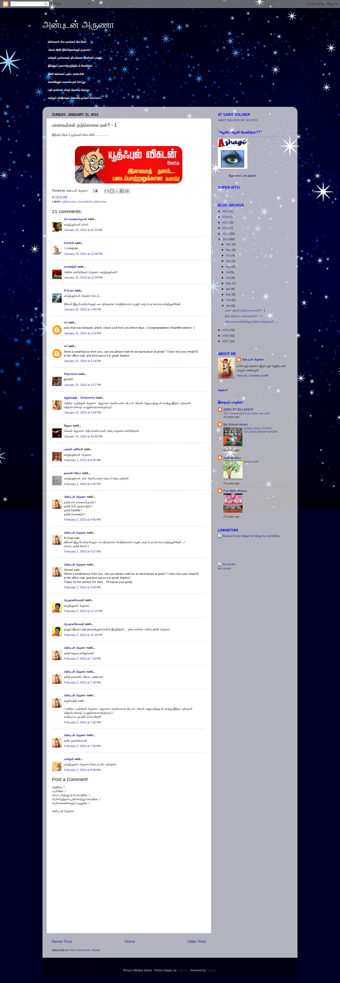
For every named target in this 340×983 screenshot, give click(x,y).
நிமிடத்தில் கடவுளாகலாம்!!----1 (244, 316)
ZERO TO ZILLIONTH (238, 409)
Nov (229, 249)
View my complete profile (253, 375)
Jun (228, 277)
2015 (226, 211)
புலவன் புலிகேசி (73, 449)
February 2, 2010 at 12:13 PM (83, 611)
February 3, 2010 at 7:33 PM (82, 658)
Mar (229, 294)
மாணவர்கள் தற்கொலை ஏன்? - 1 (245, 310)
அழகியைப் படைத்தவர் (242, 175)
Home (130, 941)
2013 (226, 222)
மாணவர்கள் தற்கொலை (92, 201)
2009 (226, 330)
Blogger (211, 970)
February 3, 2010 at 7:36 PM (82, 746)
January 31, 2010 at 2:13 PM (82, 333)
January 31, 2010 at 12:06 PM (83, 253)
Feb (229, 300)
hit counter (224, 568)
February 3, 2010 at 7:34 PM (82, 682)
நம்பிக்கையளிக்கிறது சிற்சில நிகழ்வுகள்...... (251, 321)
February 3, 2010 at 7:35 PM (82, 722)
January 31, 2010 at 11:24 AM (83, 229)
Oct (228, 255)
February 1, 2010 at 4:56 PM (82, 519)
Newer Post (62, 941)
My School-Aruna (235, 424)
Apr (228, 288)
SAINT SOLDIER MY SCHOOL (238, 120)
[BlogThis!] (111, 190)
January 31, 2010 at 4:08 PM (82, 412)
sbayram (183, 970)
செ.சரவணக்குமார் (75, 219)
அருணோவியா (232, 457)
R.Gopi (69, 290)
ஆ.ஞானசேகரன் (74, 600)
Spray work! (251, 461)
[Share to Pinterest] (127, 190)
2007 (226, 341)
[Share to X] (117, 190)
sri (65, 322)
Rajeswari (71, 374)
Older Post (196, 941)
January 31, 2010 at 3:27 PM (82, 384)
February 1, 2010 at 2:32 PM (82, 484)
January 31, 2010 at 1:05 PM (82, 309)
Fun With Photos (235, 490)
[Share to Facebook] (122, 190)
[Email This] (106, 190)
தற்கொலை (69, 201)
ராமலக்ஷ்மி (70, 266)
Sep (229, 261)
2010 (226, 239)
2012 (226, 228)
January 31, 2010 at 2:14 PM (82, 360)
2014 (226, 216)
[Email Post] (95, 190)
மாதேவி (69, 759)
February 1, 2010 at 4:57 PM (82, 551)
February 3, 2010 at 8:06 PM (82, 769)
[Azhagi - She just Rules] (232, 168)
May (229, 283)
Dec (229, 244)
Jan (228, 305)
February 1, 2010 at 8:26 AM (82, 460)
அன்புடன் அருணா (78, 24)
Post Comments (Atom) (85, 950)
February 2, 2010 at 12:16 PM (83, 634)
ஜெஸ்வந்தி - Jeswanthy (79, 397)
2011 (226, 233)
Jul (228, 272)
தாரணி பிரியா (72, 473)
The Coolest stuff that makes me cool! (246, 413)
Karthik (69, 242)
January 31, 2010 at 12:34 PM (83, 277)
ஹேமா (68, 425)
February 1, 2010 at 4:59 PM (82, 587)
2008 (226, 335)
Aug (229, 266)
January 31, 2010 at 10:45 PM (83, 436)
